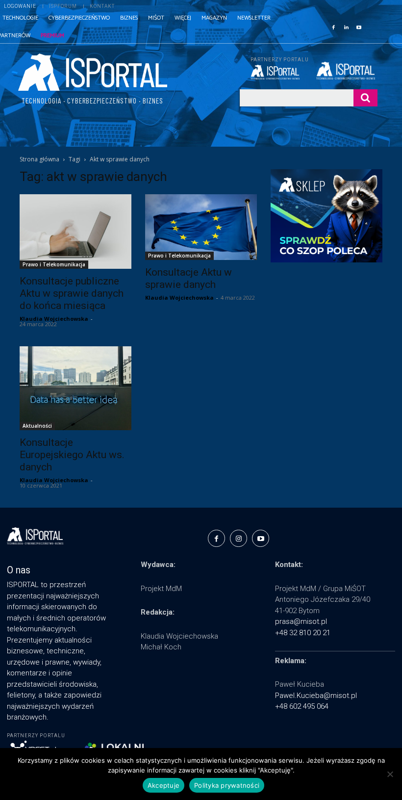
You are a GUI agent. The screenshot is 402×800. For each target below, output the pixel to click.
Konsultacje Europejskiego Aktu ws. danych (72, 455)
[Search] (365, 97)
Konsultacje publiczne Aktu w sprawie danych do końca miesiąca (72, 293)
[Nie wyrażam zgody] (390, 774)
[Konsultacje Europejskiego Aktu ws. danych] (75, 388)
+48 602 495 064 (301, 706)
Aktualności (37, 425)
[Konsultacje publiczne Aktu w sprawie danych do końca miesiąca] (75, 231)
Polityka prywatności (226, 785)
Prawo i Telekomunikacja (54, 264)
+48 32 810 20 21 (302, 632)
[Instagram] (238, 538)
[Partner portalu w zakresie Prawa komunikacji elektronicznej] (346, 70)
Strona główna (39, 159)
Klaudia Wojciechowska (54, 318)
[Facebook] (333, 26)
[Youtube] (359, 26)
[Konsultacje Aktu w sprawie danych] (201, 226)
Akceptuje (163, 785)
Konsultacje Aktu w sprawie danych (188, 278)
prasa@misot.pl (301, 621)
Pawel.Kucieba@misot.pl (316, 695)
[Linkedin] (346, 26)
